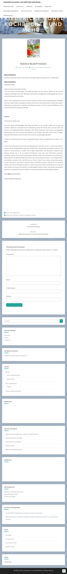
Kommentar (10, 254)
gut (11, 215)
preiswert (21, 215)
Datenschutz (20, 6)
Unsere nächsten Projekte (13, 391)
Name (8, 280)
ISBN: (9, 174)
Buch (7, 215)
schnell (33, 215)
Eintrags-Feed (10, 539)
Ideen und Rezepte (11, 383)
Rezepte (27, 215)
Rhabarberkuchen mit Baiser (14, 438)
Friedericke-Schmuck (57, 11)
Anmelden (9, 535)
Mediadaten (48, 6)
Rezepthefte (10, 379)
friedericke (35, 67)
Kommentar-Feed (11, 543)
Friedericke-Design (9, 496)
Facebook (7, 335)
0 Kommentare (46, 67)
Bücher (8, 372)
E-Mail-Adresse (11, 288)
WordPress (38, 570)
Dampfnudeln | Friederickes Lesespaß (17, 513)
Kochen (15, 215)
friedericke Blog (8, 15)
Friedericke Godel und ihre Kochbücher (15, 356)
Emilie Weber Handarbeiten (10, 11)
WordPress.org (10, 547)
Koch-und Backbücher (13, 213)
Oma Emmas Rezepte (36, 513)
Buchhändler (38, 6)
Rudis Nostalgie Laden (10, 494)
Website (8, 296)
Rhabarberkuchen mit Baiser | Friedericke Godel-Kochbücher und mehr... (27, 517)
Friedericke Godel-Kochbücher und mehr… (22, 2)
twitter (6, 337)
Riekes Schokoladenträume (14, 449)
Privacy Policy (8, 562)
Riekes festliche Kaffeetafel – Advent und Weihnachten (22, 434)
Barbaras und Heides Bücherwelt (13, 492)
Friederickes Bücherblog (41, 11)
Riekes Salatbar (10, 446)
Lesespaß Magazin (26, 11)
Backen (9, 386)
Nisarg (51, 570)
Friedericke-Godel (8, 6)
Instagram (7, 340)
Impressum (29, 6)
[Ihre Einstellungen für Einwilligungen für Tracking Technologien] (64, 571)
